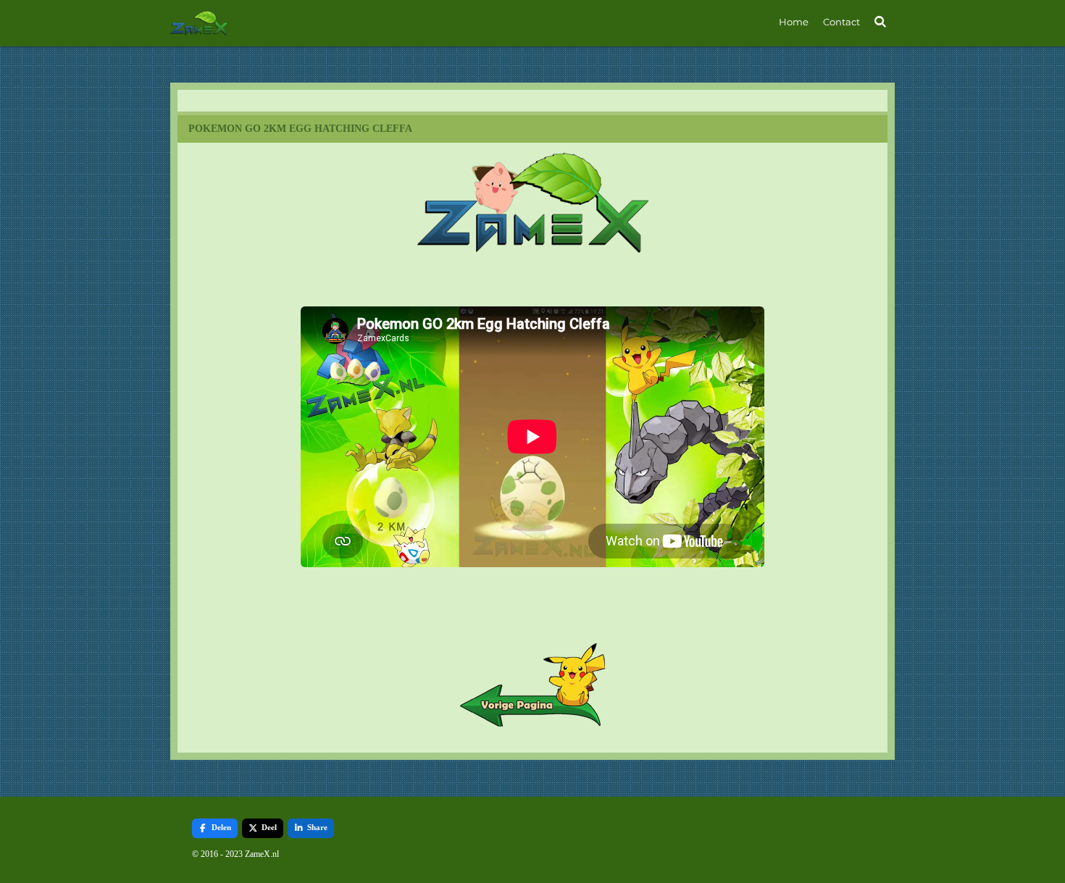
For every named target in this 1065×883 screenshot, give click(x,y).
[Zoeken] (881, 21)
